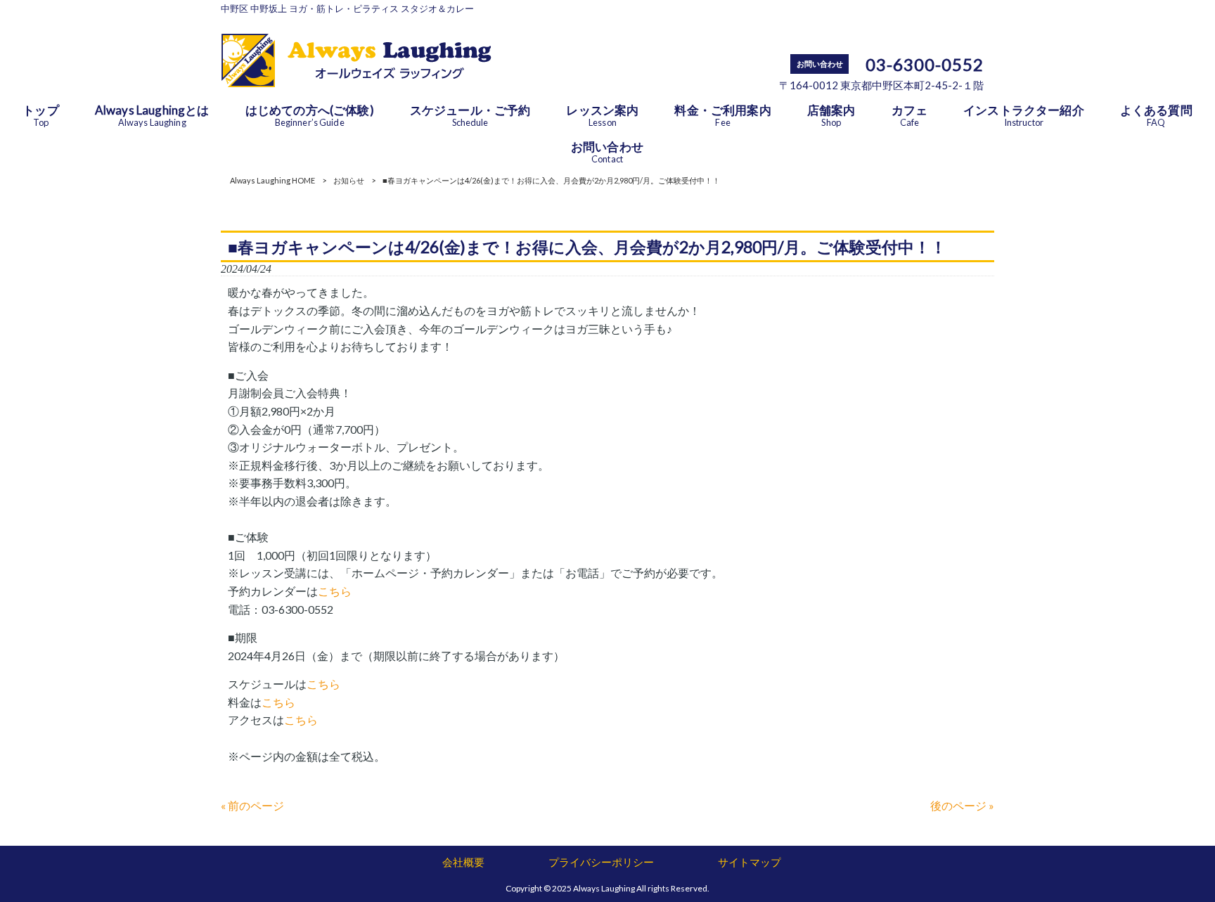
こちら (335, 591)
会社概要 (463, 862)
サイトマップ (749, 862)
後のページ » (962, 805)
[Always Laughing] (356, 82)
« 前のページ (252, 805)
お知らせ (348, 180)
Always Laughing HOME (272, 180)
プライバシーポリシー (601, 862)
